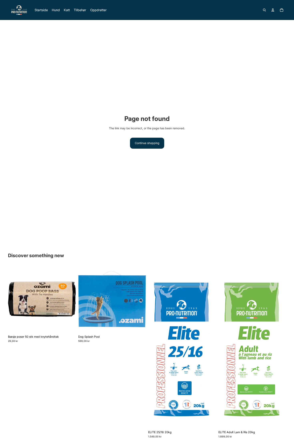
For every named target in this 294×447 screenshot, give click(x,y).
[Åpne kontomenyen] (272, 10)
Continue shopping (147, 143)
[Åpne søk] (264, 10)
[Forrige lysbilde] (84, 299)
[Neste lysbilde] (140, 299)
